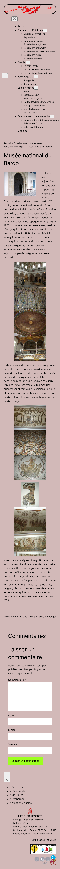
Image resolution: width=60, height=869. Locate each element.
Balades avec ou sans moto (28, 143)
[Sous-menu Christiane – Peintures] (45, 30)
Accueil (7, 143)
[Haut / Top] (53, 862)
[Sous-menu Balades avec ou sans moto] (52, 116)
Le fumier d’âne (20, 823)
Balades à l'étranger (14, 146)
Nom (12, 715)
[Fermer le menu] (14, 18)
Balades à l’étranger (46, 616)
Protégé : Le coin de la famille (28, 819)
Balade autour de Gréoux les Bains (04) (33, 833)
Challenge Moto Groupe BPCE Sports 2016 (34, 830)
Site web (13, 744)
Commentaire (17, 679)
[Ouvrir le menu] (5, 75)
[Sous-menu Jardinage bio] (36, 76)
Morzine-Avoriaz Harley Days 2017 (30, 826)
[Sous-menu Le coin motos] (36, 88)
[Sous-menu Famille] (28, 62)
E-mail (13, 729)
